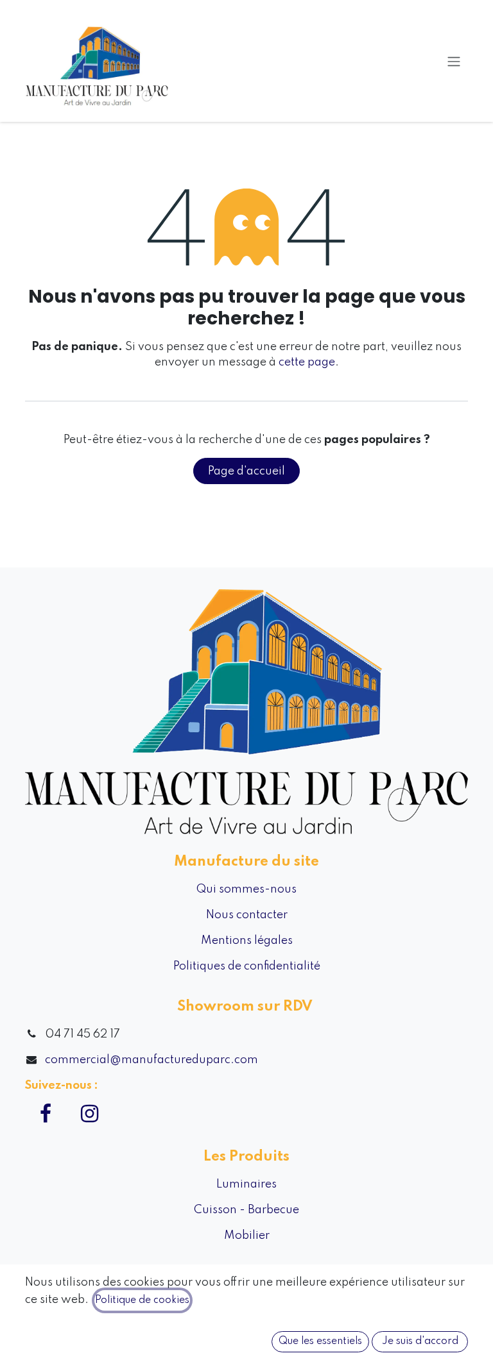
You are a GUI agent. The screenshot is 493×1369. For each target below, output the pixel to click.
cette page (307, 362)
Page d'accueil (246, 471)
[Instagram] (89, 1113)
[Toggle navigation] (454, 61)
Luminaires (246, 1184)
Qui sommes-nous (246, 889)
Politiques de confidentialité (246, 966)
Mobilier (247, 1235)
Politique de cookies (142, 1300)
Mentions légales (247, 940)
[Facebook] (45, 1113)
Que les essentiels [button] (320, 1341)
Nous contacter (247, 915)
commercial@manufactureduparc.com (151, 1060)
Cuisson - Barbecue (246, 1210)
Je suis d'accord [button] (420, 1341)
